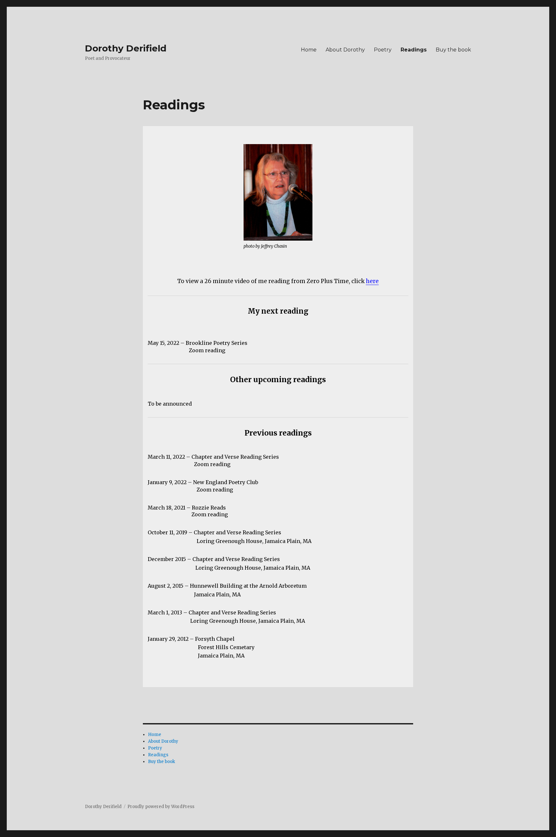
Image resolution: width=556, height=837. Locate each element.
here (372, 281)
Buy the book (453, 50)
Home (309, 50)
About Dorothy (345, 50)
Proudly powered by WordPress (160, 806)
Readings (414, 50)
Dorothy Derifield (125, 48)
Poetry (383, 50)
